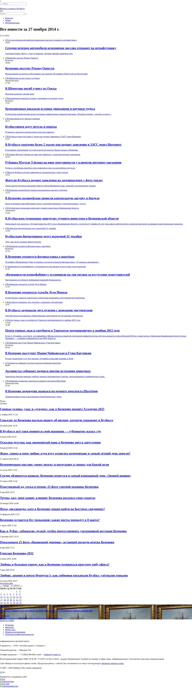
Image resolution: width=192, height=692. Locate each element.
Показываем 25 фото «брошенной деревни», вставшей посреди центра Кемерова (57, 542)
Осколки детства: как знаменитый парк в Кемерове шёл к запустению (50, 442)
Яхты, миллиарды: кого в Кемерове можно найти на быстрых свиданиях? (52, 509)
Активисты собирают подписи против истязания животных (48, 371)
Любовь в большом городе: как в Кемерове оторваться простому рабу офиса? (54, 564)
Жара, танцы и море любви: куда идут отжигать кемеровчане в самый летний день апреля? (65, 453)
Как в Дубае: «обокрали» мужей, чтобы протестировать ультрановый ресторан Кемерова (63, 531)
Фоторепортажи (12, 23)
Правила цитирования (15, 632)
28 (14, 603)
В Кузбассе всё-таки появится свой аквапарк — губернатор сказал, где (50, 431)
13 (11, 597)
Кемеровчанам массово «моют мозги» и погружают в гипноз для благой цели (54, 464)
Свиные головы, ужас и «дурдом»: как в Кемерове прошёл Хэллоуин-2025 (52, 409)
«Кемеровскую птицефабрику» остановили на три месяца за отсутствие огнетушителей (67, 274)
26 (8, 603)
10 (1, 597)
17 (1, 600)
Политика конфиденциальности (19, 634)
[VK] (4, 684)
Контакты (9, 627)
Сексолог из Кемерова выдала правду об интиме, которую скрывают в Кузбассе (56, 420)
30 (20, 603)
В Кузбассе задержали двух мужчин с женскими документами (48, 310)
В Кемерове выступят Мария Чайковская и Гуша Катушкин (48, 353)
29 (17, 603)
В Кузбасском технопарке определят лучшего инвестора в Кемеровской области (62, 218)
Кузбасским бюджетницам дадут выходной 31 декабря (43, 236)
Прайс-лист (10, 630)
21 (14, 600)
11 (5, 597)
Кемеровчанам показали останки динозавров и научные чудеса (50, 108)
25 (5, 603)
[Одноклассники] (9, 686)
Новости (9, 18)
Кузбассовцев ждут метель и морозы (31, 126)
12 (8, 597)
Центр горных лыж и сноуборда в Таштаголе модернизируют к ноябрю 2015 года (62, 330)
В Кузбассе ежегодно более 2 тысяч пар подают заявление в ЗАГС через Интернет (63, 144)
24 (1, 603)
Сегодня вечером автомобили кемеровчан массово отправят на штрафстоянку (60, 48)
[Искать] (1, 4)
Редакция (9, 625)
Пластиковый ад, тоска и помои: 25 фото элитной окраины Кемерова (49, 486)
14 (14, 597)
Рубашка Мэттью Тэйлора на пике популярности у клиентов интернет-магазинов (63, 162)
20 (11, 600)
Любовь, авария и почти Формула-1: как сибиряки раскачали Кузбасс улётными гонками (64, 575)
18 (5, 600)
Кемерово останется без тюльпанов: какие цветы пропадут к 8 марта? (50, 520)
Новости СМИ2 (7, 620)
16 (20, 597)
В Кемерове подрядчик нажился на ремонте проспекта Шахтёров (51, 391)
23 (20, 600)
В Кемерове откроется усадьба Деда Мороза (36, 292)
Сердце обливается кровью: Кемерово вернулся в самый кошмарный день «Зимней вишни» (65, 475)
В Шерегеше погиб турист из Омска (31, 88)
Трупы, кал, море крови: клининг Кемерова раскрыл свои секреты (47, 498)
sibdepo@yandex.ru (52, 654)
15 (17, 597)
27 (11, 603)
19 (8, 600)
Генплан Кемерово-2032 (16, 553)
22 (17, 600)
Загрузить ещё (6, 583)
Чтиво (8, 20)
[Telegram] (7, 681)
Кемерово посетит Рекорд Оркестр (29, 68)
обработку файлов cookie (112, 663)
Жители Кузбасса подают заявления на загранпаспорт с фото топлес (54, 180)
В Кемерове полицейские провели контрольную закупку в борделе (52, 198)
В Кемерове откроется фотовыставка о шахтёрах (40, 256)
